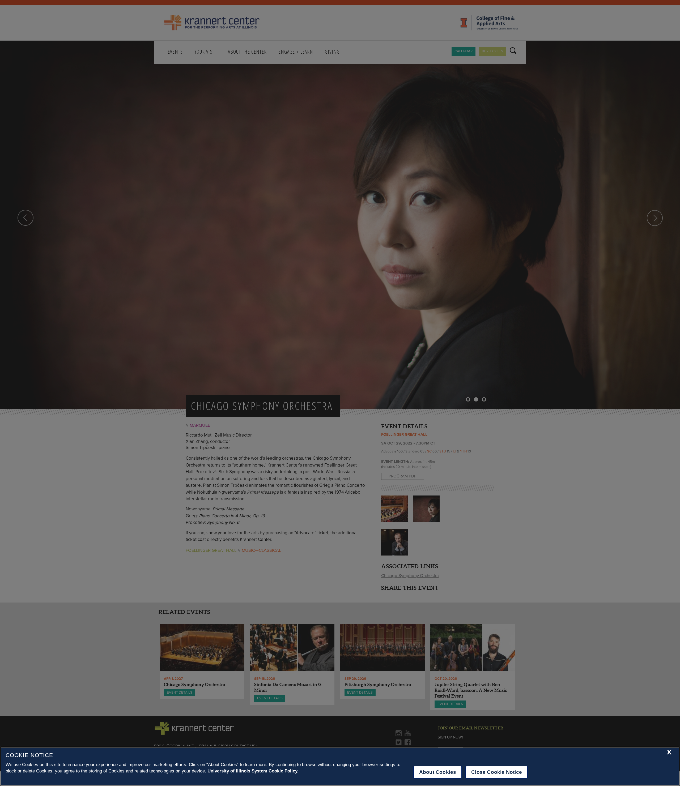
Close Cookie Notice (496, 772)
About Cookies (437, 772)
